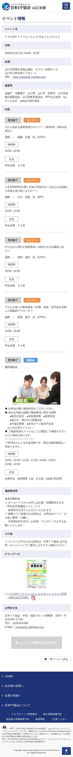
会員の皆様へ (13, 695)
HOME (9, 676)
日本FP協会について (17, 705)
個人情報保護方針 (52, 714)
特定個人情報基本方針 (17, 719)
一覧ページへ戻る (58, 659)
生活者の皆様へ (14, 685)
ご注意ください (59, 719)
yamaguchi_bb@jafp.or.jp (29, 627)
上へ (66, 751)
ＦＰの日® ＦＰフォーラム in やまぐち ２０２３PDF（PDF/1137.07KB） (37, 595)
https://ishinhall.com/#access (29, 76)
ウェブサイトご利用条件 (24, 714)
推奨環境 (40, 719)
